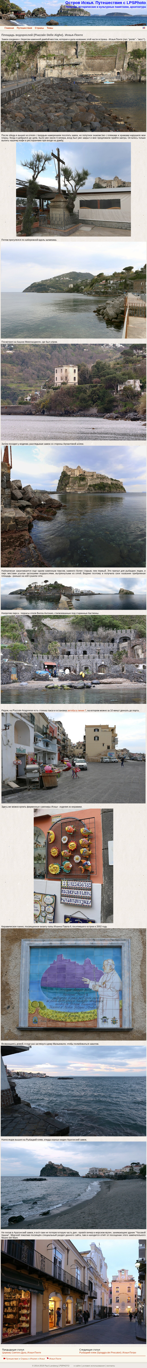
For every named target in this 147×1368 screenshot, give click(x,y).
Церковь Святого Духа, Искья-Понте (21, 1352)
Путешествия (24, 28)
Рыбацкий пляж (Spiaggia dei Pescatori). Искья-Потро (107, 1352)
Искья (42, 1359)
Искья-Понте (55, 1359)
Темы (50, 28)
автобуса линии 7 (76, 710)
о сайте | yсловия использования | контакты (94, 1366)
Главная (9, 28)
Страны (39, 28)
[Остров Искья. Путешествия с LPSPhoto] (73, 25)
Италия (34, 1359)
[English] (144, 28)
